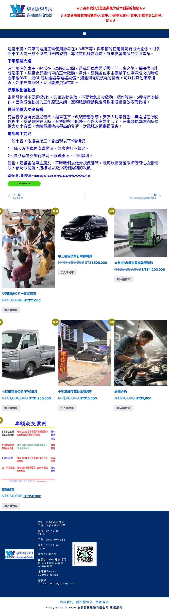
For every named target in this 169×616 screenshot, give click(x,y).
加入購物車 (10, 310)
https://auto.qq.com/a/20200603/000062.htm (62, 175)
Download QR (24, 184)
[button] (84, 33)
